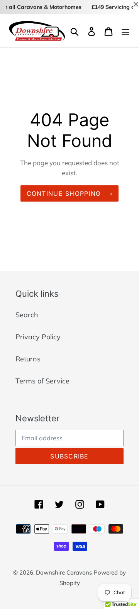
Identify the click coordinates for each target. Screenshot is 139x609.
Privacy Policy (38, 336)
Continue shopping (64, 193)
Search (26, 314)
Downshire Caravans (64, 572)
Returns (28, 358)
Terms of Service (42, 380)
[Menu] (125, 31)
